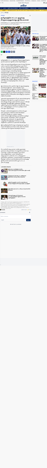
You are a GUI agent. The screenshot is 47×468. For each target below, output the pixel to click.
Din (1, 54)
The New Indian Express (4, 0)
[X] (4, 52)
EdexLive (38, 0)
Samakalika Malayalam (20, 0)
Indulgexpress (33, 0)
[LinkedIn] (9, 52)
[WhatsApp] (2, 52)
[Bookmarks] (44, 3)
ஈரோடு (2, 15)
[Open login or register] (46, 3)
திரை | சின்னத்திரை (23, 8)
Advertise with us (10, 146)
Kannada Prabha (12, 0)
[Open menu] (1, 3)
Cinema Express (27, 0)
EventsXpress (43, 0)
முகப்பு (4, 8)
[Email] (12, 52)
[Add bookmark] (30, 15)
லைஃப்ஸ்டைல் (41, 8)
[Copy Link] (14, 52)
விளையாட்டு (33, 8)
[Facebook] (7, 52)
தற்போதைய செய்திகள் (13, 8)
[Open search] (3, 3)
